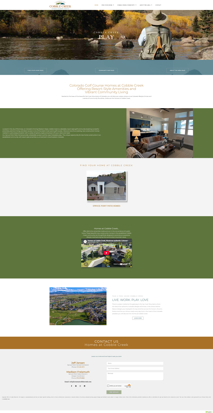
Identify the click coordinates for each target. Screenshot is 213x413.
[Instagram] (80, 386)
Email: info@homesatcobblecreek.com (78, 382)
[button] (104, 58)
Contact (158, 5)
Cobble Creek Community (126, 5)
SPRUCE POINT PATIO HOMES (106, 206)
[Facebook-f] (71, 386)
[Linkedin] (84, 386)
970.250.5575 (80, 367)
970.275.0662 (80, 378)
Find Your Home (107, 5)
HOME (96, 5)
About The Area (145, 5)
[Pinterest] (76, 386)
